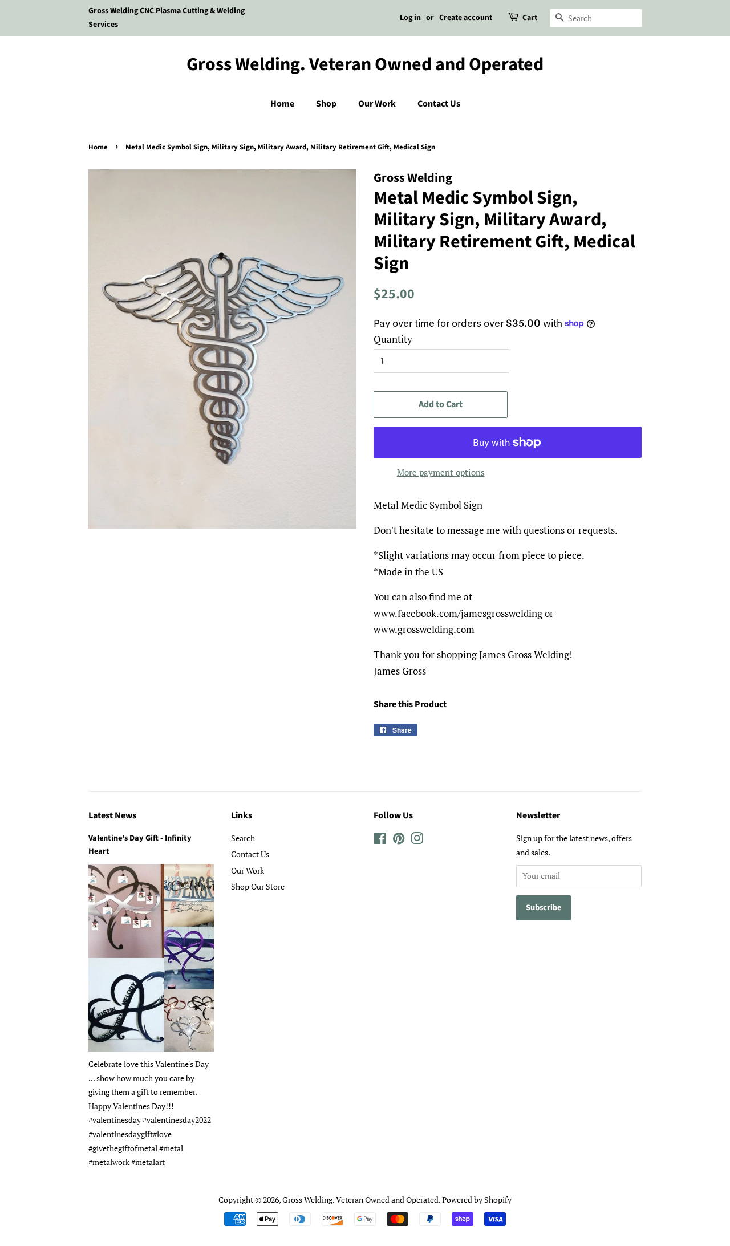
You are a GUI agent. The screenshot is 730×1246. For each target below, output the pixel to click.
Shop (326, 104)
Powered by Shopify (477, 1199)
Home (282, 104)
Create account (465, 17)
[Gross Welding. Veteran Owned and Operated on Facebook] (380, 840)
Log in (410, 17)
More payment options (441, 472)
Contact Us (438, 104)
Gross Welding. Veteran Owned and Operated (365, 64)
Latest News (112, 815)
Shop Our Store (258, 886)
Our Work (377, 104)
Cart (529, 17)
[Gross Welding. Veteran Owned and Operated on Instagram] (417, 840)
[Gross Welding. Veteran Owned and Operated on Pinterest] (398, 840)
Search (243, 838)
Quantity (393, 339)
